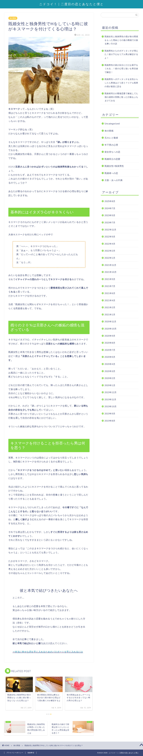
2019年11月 (110, 399)
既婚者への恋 (111, 173)
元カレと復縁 (111, 138)
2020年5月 (110, 357)
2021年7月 (110, 286)
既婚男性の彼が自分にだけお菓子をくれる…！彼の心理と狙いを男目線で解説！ (121, 68)
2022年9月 (110, 236)
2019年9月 (110, 413)
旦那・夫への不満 (113, 180)
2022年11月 (110, 229)
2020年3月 (110, 371)
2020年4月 (110, 364)
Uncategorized (112, 123)
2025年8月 (110, 201)
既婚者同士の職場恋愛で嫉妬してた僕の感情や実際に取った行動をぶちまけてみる (121, 97)
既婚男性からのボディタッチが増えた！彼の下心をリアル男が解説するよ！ (121, 54)
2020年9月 (110, 336)
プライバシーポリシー (14, 752)
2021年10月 (111, 272)
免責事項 (31, 752)
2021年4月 (110, 300)
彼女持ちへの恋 (112, 152)
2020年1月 (110, 385)
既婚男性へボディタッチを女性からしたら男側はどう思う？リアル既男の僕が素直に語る (121, 82)
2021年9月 (110, 279)
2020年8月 (110, 343)
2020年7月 (110, 350)
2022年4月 (110, 244)
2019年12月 (111, 392)
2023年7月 (110, 222)
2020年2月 (110, 378)
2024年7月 (110, 208)
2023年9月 (110, 215)
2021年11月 (110, 265)
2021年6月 (110, 293)
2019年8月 (110, 421)
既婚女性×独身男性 (114, 166)
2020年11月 (110, 321)
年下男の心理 (111, 145)
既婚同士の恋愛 (112, 159)
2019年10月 (111, 406)
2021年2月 (110, 307)
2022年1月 (110, 258)
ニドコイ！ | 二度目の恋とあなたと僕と (71, 4)
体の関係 (13, 18)
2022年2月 (110, 251)
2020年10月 (111, 328)
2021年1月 (110, 314)
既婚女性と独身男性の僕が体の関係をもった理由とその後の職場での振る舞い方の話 (121, 40)
